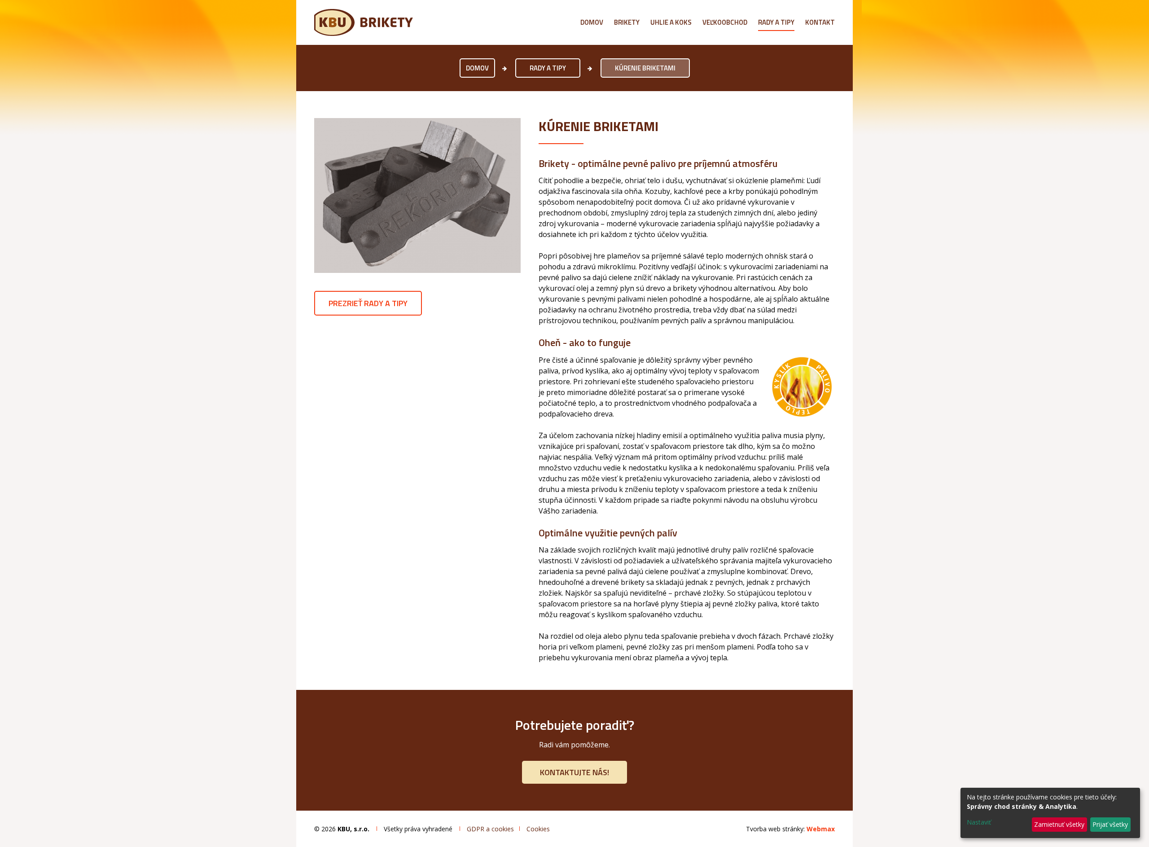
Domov (477, 68)
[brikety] (417, 195)
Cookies (538, 829)
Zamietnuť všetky (1059, 824)
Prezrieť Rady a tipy (368, 303)
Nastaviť (979, 822)
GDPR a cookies (490, 829)
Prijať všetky (1110, 824)
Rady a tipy (548, 68)
